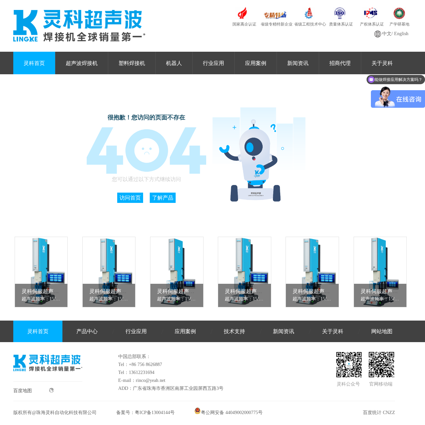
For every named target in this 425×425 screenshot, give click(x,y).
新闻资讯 (297, 63)
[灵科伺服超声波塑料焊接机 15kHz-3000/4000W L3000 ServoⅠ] (109, 272)
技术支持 (234, 331)
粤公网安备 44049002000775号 (232, 412)
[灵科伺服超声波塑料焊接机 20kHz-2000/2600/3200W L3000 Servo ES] (380, 272)
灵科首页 (34, 63)
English (401, 33)
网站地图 (381, 331)
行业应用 (213, 63)
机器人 (174, 63)
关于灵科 (332, 331)
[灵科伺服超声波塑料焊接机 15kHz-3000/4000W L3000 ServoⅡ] (41, 272)
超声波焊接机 (82, 63)
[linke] (47, 380)
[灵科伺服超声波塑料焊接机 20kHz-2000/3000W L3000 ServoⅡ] (244, 272)
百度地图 (22, 390)
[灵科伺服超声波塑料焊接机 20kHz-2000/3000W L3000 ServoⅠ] (312, 272)
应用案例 (255, 63)
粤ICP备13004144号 (155, 412)
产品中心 (87, 331)
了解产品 (162, 198)
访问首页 (130, 198)
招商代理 (340, 63)
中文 (386, 33)
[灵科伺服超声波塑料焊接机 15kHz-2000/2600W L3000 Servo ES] (176, 272)
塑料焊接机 (132, 63)
